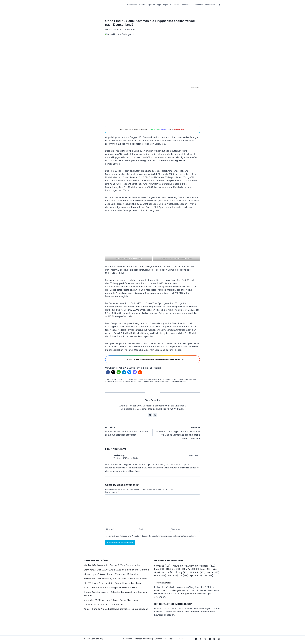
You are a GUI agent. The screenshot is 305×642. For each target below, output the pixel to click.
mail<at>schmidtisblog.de (167, 590)
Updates (151, 4)
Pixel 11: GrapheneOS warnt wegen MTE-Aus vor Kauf (110, 587)
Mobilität (142, 4)
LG (181, 575)
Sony (179, 572)
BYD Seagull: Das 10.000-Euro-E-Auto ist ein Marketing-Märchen (116, 569)
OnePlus (187, 569)
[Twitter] (200, 639)
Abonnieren (210, 4)
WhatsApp (155, 129)
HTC (170, 575)
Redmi (205, 565)
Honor (210, 572)
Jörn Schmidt (114, 29)
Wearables (186, 4)
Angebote (167, 4)
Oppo (202, 569)
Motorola (194, 572)
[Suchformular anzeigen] (219, 5)
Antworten (193, 456)
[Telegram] (205, 639)
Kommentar (112, 492)
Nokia (157, 575)
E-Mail (143, 529)
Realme (165, 572)
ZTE (205, 575)
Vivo (215, 569)
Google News (179, 129)
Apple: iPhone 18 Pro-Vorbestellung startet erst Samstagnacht (116, 609)
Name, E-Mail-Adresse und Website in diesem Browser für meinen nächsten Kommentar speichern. (152, 536)
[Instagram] (219, 639)
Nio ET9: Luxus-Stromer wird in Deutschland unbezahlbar (113, 583)
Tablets (176, 4)
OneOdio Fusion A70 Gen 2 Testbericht (103, 604)
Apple (193, 575)
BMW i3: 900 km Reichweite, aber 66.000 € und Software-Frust (116, 578)
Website (175, 529)
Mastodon (165, 129)
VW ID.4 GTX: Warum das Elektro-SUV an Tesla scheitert (112, 565)
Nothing (171, 569)
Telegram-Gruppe (190, 593)
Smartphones (131, 4)
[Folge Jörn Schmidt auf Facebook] (150, 415)
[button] (108, 372)
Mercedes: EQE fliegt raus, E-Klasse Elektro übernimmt (111, 600)
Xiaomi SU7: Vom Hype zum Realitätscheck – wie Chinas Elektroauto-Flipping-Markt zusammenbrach (178, 433)
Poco (156, 569)
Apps (159, 4)
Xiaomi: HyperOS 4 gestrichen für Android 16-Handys (111, 574)
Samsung (159, 565)
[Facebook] (196, 639)
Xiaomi (191, 565)
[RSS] (214, 639)
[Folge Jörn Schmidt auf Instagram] (155, 415)
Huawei (176, 565)
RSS (167, 565)
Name (110, 529)
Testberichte (197, 4)
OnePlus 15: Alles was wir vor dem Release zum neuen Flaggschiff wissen (126, 431)
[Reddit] (210, 639)
